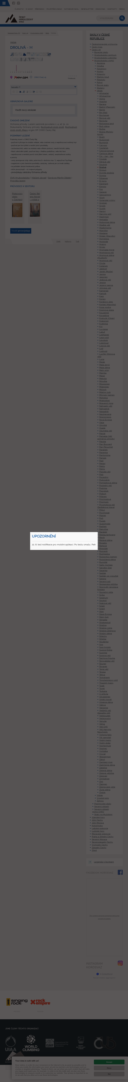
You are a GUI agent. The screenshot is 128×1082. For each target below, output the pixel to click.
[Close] (97, 532)
